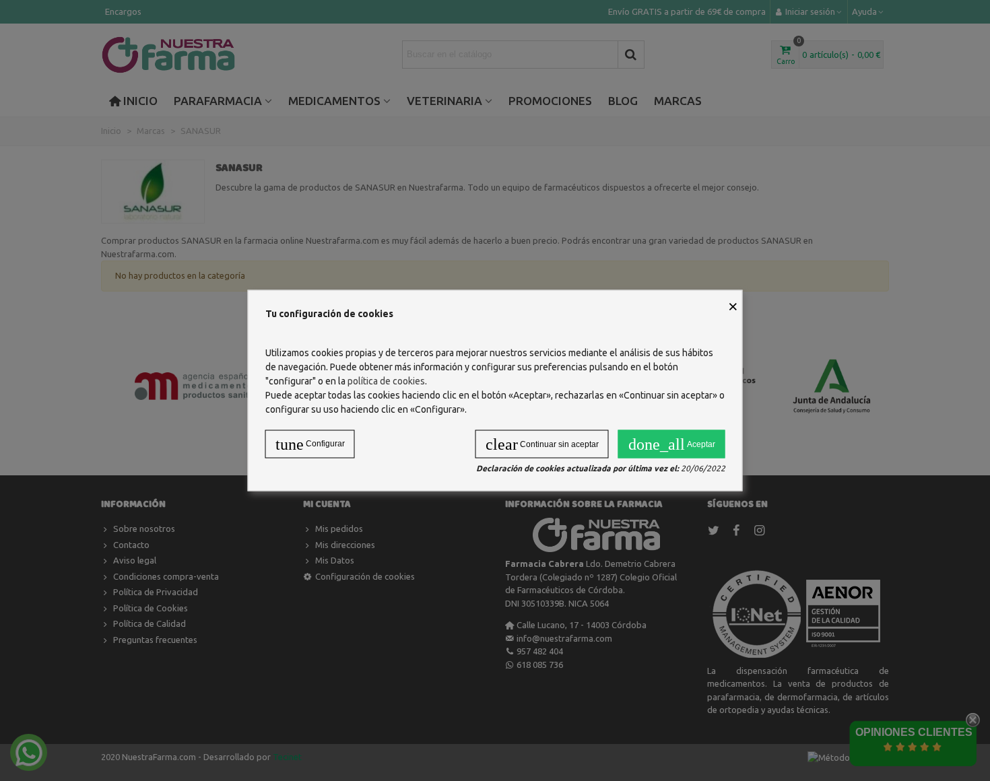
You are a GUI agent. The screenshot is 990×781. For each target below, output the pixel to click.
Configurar (310, 444)
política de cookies (386, 381)
